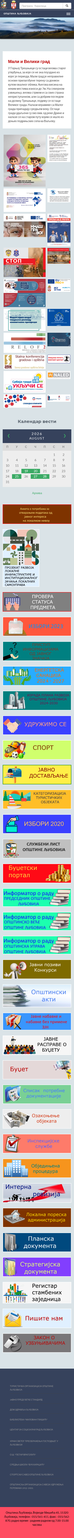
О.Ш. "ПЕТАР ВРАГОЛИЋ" (23, 1454)
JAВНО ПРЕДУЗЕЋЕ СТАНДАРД (26, 1399)
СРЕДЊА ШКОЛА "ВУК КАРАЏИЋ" (27, 1464)
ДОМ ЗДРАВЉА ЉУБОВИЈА (24, 1409)
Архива (37, 493)
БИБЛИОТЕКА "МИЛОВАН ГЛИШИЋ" (28, 1419)
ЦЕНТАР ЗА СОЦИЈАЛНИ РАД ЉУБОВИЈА (31, 1429)
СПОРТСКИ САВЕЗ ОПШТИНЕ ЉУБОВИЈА (32, 1474)
